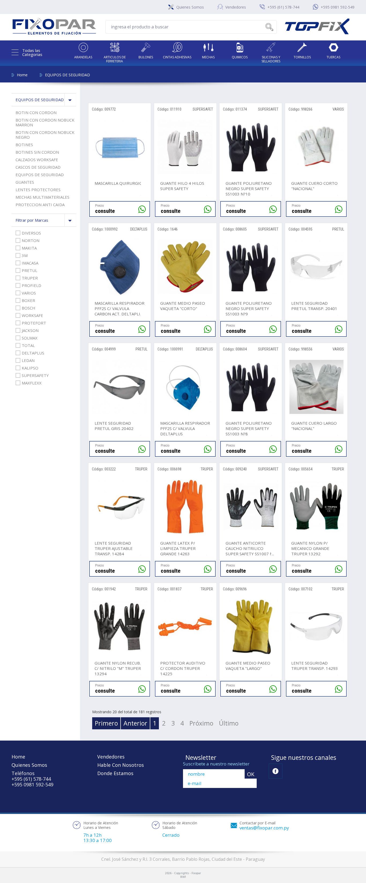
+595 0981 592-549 (337, 7)
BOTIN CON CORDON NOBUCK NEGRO (45, 135)
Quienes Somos (190, 7)
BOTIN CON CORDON (36, 112)
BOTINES (24, 144)
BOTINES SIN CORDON (37, 152)
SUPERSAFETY (35, 375)
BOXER (28, 300)
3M (25, 255)
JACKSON (30, 330)
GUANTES (25, 182)
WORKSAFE (32, 315)
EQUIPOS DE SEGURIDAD (67, 74)
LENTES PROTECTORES (38, 189)
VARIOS (29, 292)
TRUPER (30, 278)
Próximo (201, 723)
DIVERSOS (31, 233)
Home (22, 74)
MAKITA (29, 248)
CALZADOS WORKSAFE (37, 159)
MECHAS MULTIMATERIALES (42, 197)
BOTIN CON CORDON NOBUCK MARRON (45, 122)
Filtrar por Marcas (32, 220)
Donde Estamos (115, 773)
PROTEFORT (34, 322)
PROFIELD (31, 285)
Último (228, 723)
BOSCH (28, 307)
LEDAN (28, 360)
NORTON (30, 240)
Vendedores (235, 7)
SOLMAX (30, 337)
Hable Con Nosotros (120, 765)
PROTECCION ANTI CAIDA (40, 204)
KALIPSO (30, 367)
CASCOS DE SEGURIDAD (38, 167)
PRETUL (29, 270)
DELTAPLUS (33, 352)
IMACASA (30, 263)
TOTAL (28, 345)
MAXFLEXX (32, 382)
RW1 (183, 877)
